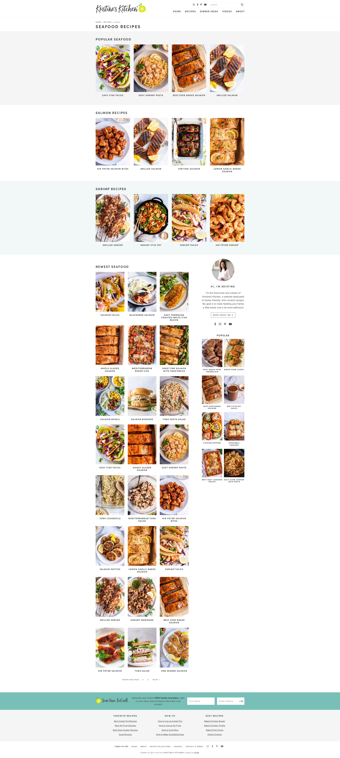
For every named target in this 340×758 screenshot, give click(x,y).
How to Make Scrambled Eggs (170, 734)
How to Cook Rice (170, 730)
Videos (227, 11)
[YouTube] (205, 4)
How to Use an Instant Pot (170, 721)
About (240, 11)
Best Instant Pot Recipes (125, 721)
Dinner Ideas (209, 11)
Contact (178, 746)
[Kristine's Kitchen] (121, 8)
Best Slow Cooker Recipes (125, 730)
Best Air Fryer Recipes (125, 725)
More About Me (222, 315)
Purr (196, 752)
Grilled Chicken (214, 734)
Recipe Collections (160, 746)
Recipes (190, 11)
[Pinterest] (201, 4)
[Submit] (242, 4)
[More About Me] (223, 283)
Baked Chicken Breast (214, 721)
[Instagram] (194, 4)
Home (177, 11)
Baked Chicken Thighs (214, 725)
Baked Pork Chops (214, 730)
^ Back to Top (121, 746)
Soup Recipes (125, 734)
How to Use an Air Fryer (170, 725)
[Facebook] (197, 4)
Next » (156, 679)
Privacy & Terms (194, 746)
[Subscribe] (240, 701)
